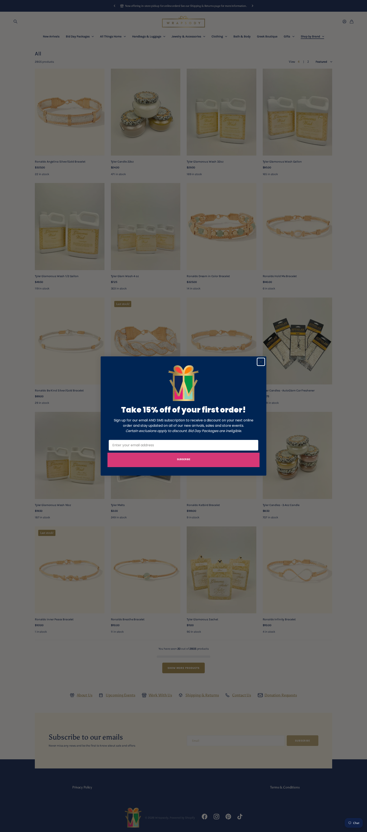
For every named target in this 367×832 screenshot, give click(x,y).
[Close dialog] (261, 362)
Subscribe (183, 459)
